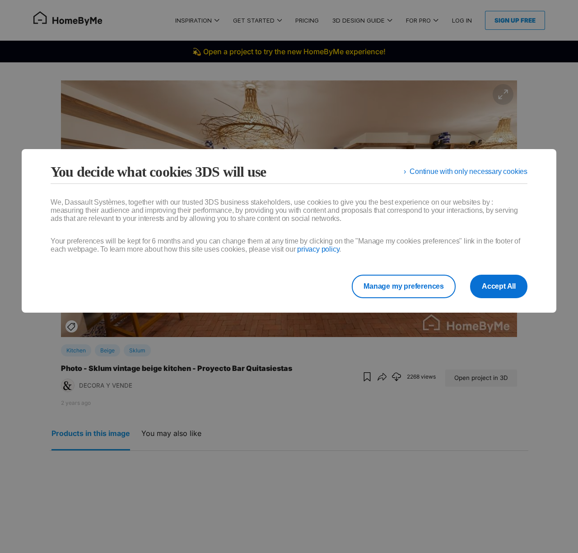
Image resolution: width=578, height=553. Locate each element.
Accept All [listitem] (499, 286)
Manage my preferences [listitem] (404, 286)
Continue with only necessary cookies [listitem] (468, 171)
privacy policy (318, 249)
